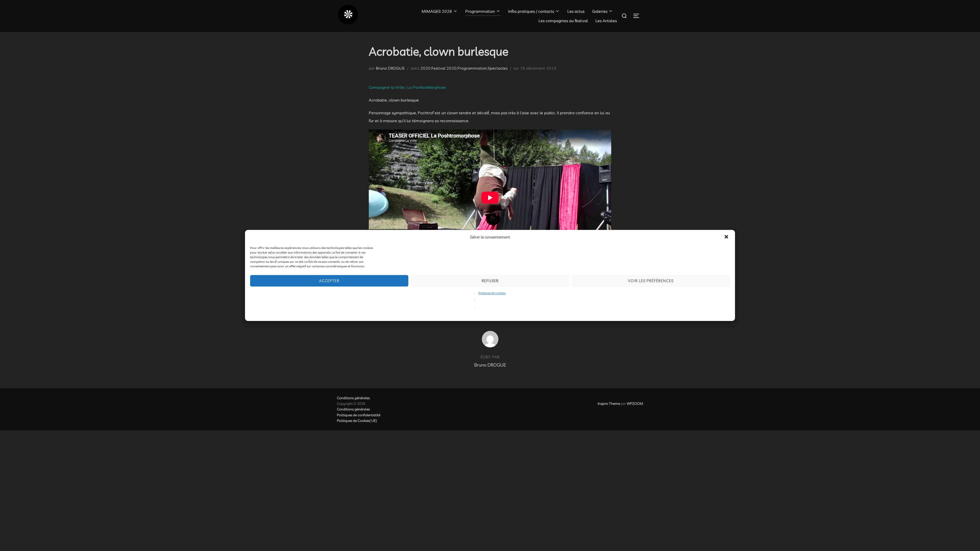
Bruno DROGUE (390, 68)
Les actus (575, 11)
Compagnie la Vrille (387, 87)
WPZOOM (635, 403)
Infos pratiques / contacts (531, 11)
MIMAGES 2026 (437, 11)
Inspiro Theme (609, 403)
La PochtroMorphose (426, 87)
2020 (425, 68)
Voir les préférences (650, 280)
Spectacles (498, 68)
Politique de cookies (492, 293)
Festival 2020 (444, 68)
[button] (727, 237)
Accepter (329, 280)
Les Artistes (606, 20)
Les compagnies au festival (563, 20)
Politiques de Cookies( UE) (357, 420)
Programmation (480, 11)
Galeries (599, 11)
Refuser (490, 280)
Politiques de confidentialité (358, 415)
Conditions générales (353, 398)
